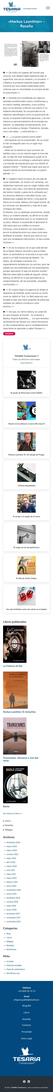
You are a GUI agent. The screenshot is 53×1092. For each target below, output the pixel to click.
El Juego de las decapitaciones (26, 547)
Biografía (26, 1005)
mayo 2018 (11, 906)
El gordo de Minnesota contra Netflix (26, 393)
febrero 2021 (12, 882)
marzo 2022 (12, 866)
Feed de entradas (14, 965)
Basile (6, 806)
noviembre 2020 (14, 890)
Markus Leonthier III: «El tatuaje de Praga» (26, 455)
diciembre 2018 (13, 898)
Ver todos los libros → (12, 813)
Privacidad (27, 1032)
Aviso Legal (26, 1038)
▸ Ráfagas (8, 829)
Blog (8, 933)
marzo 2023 (12, 850)
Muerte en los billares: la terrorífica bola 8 (26, 424)
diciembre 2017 (13, 914)
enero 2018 (11, 910)
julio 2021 (11, 870)
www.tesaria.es (26, 363)
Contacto (26, 1025)
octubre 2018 (12, 902)
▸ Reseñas (8, 825)
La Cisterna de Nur (12, 666)
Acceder (10, 961)
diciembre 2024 (13, 842)
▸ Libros (7, 821)
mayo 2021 (11, 874)
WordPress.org (13, 973)
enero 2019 (11, 894)
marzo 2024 (12, 846)
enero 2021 (11, 886)
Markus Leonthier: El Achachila (19, 711)
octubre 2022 (12, 854)
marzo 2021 (12, 878)
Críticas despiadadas (26, 485)
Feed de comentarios (16, 969)
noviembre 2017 (13, 918)
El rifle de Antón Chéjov (26, 578)
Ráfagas (10, 941)
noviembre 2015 (14, 921)
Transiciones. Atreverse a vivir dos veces (20, 759)
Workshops (11, 949)
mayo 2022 (11, 858)
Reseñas (9, 334)
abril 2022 (11, 862)
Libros (9, 937)
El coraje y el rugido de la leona (26, 516)
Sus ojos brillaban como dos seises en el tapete (26, 609)
